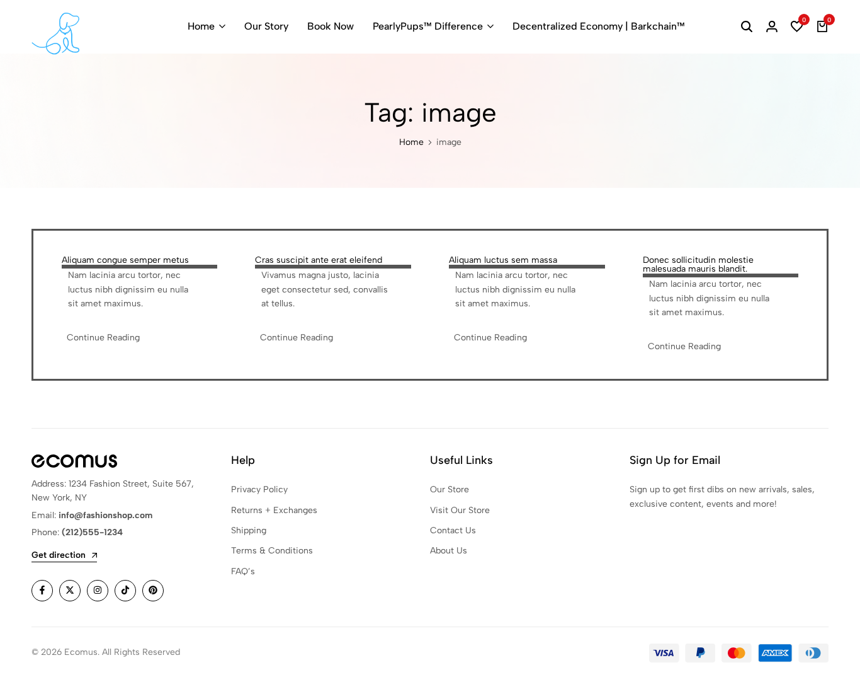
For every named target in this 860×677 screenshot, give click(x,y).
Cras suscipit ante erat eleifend (318, 260)
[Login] (771, 26)
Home (201, 26)
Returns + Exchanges (274, 510)
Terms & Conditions (272, 550)
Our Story (266, 26)
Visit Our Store (460, 510)
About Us (448, 550)
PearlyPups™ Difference (428, 26)
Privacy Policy (259, 489)
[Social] (42, 590)
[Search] (746, 26)
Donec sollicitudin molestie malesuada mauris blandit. (698, 264)
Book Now (330, 26)
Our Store (449, 489)
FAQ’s (243, 571)
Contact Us (453, 530)
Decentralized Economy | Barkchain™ (598, 26)
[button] (797, 26)
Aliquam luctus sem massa (503, 260)
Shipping (248, 530)
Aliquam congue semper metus (125, 260)
